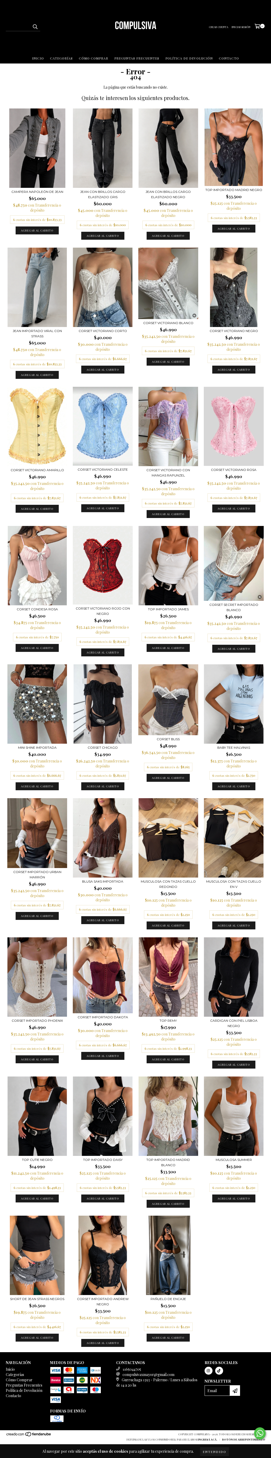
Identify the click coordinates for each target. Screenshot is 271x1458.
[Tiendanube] (29, 1436)
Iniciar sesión (241, 27)
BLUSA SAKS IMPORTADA (102, 881)
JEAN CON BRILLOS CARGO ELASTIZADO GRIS (102, 194)
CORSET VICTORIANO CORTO (103, 331)
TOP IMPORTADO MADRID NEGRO (233, 190)
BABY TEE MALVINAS (233, 748)
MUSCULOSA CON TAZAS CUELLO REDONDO (168, 884)
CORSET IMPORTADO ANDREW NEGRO (103, 1301)
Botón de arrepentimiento (243, 1439)
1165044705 (132, 1369)
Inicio (38, 58)
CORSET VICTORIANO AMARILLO (37, 470)
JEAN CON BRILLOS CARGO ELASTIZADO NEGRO (168, 194)
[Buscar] (35, 26)
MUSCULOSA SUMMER (234, 1160)
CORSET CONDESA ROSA (37, 609)
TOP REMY (168, 1021)
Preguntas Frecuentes (136, 58)
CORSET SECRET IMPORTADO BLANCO (233, 607)
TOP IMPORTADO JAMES (168, 609)
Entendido (214, 1452)
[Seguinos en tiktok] (219, 1371)
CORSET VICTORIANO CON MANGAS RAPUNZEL (168, 472)
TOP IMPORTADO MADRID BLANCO (168, 1162)
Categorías (61, 58)
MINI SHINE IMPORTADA (37, 748)
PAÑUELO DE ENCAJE (168, 1299)
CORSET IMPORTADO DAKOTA (103, 1017)
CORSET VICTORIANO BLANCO (168, 323)
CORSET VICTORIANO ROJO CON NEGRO (103, 611)
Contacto (229, 58)
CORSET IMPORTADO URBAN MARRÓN (37, 874)
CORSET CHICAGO (103, 748)
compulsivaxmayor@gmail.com (148, 1374)
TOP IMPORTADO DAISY (103, 1160)
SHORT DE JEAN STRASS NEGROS (37, 1299)
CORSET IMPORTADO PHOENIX (37, 1021)
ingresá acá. (207, 1439)
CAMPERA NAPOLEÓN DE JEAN (37, 192)
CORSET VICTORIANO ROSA (233, 470)
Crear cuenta (218, 27)
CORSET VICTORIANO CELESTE (103, 469)
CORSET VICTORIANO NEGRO (234, 331)
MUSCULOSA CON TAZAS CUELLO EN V (233, 884)
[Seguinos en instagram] (209, 1371)
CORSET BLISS (168, 739)
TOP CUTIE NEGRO (37, 1160)
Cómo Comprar (93, 58)
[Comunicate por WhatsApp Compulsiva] (260, 1433)
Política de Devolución (189, 58)
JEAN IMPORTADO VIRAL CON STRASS (37, 333)
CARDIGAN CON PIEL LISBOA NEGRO (234, 1023)
